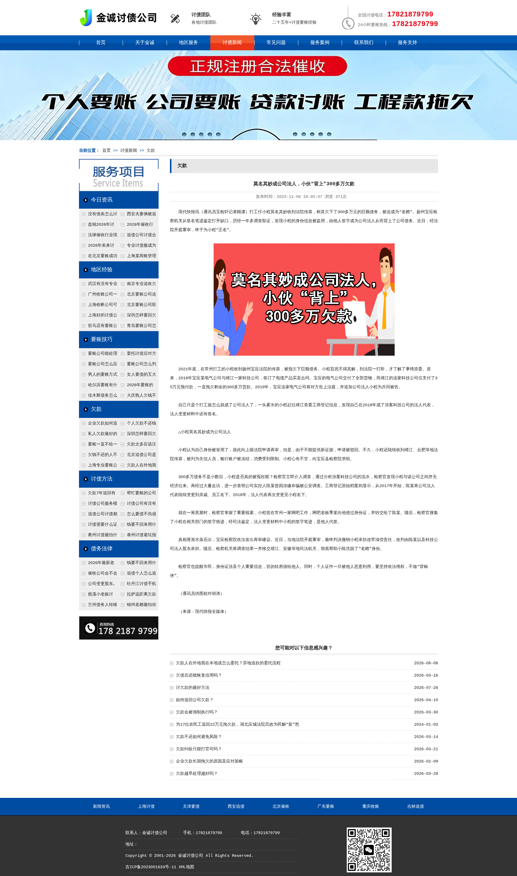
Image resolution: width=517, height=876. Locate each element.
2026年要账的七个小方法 (135, 386)
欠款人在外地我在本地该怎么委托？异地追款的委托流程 (137, 467)
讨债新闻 (232, 43)
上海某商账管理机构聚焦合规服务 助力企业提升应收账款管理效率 (137, 257)
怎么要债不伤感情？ (137, 515)
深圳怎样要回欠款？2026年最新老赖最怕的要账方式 (137, 317)
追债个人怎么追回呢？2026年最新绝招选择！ (137, 575)
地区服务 (188, 43)
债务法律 (101, 549)
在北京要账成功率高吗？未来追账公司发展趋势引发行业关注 (98, 257)
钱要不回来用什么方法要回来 (137, 526)
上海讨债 (146, 806)
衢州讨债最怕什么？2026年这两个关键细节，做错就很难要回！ (98, 536)
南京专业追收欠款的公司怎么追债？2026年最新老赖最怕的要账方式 (137, 285)
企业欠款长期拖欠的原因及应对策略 (209, 761)
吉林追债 (415, 806)
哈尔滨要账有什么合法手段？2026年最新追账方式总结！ (98, 386)
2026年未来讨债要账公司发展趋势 (98, 247)
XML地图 (186, 867)
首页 (101, 43)
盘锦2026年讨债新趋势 (96, 226)
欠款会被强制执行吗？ (197, 712)
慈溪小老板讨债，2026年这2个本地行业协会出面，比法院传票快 (98, 596)
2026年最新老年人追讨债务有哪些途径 (98, 564)
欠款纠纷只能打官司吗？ (199, 749)
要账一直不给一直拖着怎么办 (98, 446)
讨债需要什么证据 (98, 526)
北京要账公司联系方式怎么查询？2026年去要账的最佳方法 (137, 306)
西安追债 (236, 806)
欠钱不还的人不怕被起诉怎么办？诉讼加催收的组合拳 (98, 456)
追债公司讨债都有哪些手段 (98, 515)
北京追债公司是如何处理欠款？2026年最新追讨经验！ (137, 456)
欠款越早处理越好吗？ (197, 773)
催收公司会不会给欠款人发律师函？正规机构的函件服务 (98, 575)
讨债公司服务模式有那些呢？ (98, 505)
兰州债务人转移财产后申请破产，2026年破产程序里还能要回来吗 (98, 606)
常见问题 (276, 43)
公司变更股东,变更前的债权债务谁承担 (98, 585)
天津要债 (191, 806)
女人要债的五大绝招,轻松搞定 (137, 376)
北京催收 (281, 806)
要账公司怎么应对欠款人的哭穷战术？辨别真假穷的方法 (98, 365)
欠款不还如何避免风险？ (199, 736)
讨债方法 (101, 479)
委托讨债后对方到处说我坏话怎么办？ (137, 355)
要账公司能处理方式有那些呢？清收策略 (98, 355)
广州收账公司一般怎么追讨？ (98, 296)
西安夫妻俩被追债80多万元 (137, 215)
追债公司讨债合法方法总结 (137, 236)
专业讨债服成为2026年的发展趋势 (137, 247)
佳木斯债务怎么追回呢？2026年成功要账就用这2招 (98, 397)
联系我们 (363, 43)
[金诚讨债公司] (120, 27)
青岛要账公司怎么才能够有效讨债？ (137, 327)
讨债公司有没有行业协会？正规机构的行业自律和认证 (137, 505)
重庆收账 (370, 806)
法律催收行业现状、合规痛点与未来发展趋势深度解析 (98, 236)
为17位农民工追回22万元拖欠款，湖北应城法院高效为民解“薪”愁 (237, 724)
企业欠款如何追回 (98, 425)
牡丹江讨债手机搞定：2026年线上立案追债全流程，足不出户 (137, 585)
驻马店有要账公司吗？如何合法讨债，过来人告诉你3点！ (98, 327)
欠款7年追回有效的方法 (97, 494)
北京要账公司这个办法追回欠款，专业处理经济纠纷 (137, 296)
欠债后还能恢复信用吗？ (199, 675)
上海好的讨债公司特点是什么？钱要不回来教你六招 (98, 317)
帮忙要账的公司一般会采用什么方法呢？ (137, 494)
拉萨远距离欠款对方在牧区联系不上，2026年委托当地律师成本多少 (137, 596)
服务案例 (319, 43)
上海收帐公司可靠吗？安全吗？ (98, 306)
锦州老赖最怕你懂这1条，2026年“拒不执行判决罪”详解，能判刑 (137, 606)
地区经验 (101, 270)
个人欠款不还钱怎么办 (137, 425)
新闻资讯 (101, 806)
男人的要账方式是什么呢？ (98, 376)
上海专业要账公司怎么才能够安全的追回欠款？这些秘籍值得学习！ (98, 467)
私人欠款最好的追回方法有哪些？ (98, 435)
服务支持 (407, 43)
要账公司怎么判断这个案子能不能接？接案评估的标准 (137, 365)
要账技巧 (101, 339)
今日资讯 (101, 200)
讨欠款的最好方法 (192, 687)
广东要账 (325, 806)
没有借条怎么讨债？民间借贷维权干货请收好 (98, 215)
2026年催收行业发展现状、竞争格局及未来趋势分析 (137, 226)
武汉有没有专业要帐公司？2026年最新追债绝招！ (98, 285)
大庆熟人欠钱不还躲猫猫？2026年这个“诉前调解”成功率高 (137, 397)
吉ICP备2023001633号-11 (150, 867)
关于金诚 (144, 43)
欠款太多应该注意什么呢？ (137, 446)
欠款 (151, 150)
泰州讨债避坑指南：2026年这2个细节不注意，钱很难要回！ (137, 536)
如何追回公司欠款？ (195, 700)
